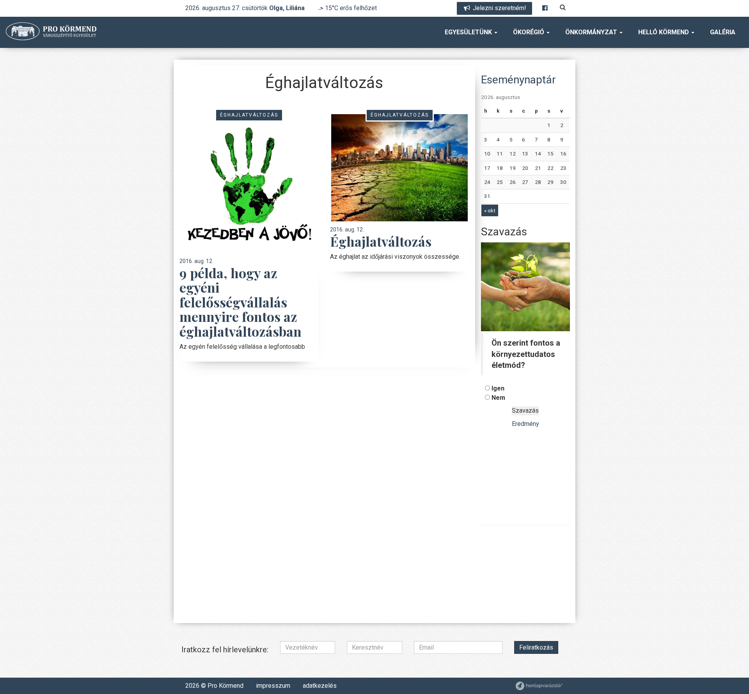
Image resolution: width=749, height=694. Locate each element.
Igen (498, 388)
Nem (498, 397)
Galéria (722, 32)
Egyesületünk (469, 32)
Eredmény (525, 423)
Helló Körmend (664, 32)
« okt (489, 210)
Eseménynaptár (518, 79)
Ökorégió (529, 32)
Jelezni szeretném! (498, 8)
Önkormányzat (592, 32)
